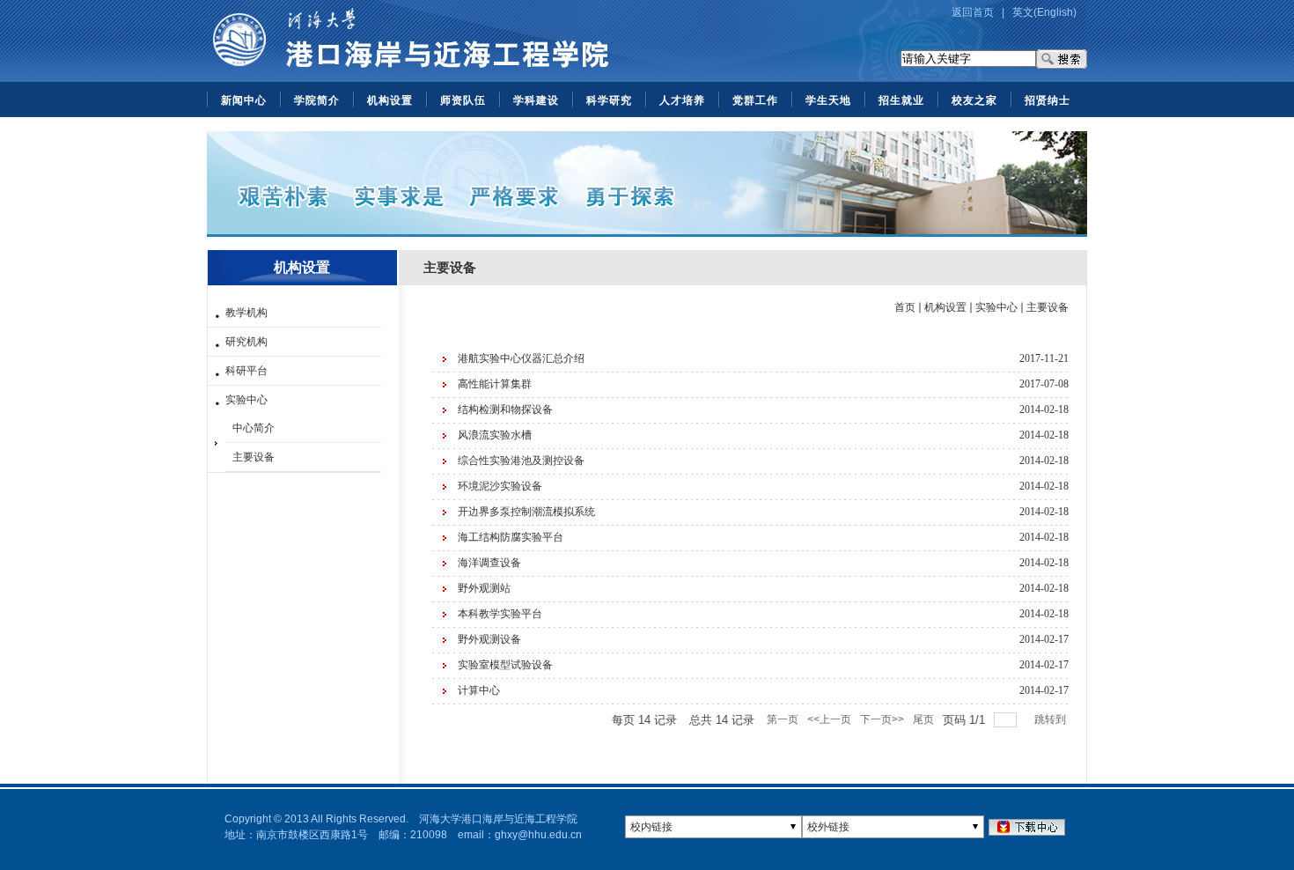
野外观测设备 (489, 639)
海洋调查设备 (489, 563)
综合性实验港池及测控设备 (521, 460)
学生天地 (828, 100)
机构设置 (390, 100)
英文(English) (1044, 12)
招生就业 (901, 100)
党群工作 (755, 100)
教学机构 (246, 312)
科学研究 (609, 100)
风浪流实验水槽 (495, 435)
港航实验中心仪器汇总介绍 (521, 358)
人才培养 (682, 100)
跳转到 (1051, 719)
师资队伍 (463, 100)
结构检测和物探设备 (505, 409)
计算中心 (479, 690)
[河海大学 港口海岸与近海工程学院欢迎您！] (410, 78)
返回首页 (973, 12)
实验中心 (246, 400)
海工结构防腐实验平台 (510, 537)
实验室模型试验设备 (505, 665)
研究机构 (246, 341)
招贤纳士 (1047, 100)
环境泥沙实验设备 (500, 486)
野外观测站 (484, 588)
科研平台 (246, 371)
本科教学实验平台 (500, 614)
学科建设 (536, 100)
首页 (904, 307)
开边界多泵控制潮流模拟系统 (526, 511)
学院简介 (317, 100)
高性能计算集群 (495, 384)
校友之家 (974, 100)
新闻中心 (244, 100)
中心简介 (253, 428)
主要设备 (253, 457)
